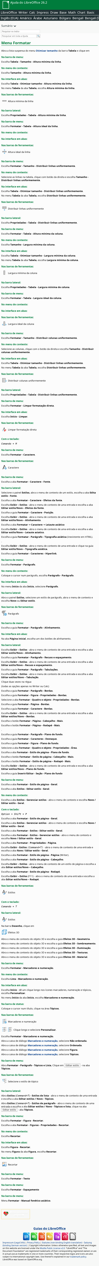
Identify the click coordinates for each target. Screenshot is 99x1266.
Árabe (37, 18)
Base (63, 12)
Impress (43, 12)
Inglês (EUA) (9, 18)
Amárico (26, 18)
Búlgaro (65, 18)
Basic (90, 12)
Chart (81, 12)
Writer (23, 12)
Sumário (7, 26)
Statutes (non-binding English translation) (62, 1242)
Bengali (77, 18)
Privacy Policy (33, 1242)
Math (72, 12)
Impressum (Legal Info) (14, 1242)
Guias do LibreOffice (49, 1228)
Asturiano (51, 18)
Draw (54, 12)
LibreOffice (9, 12)
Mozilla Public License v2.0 (52, 1248)
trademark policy (78, 1256)
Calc (32, 12)
